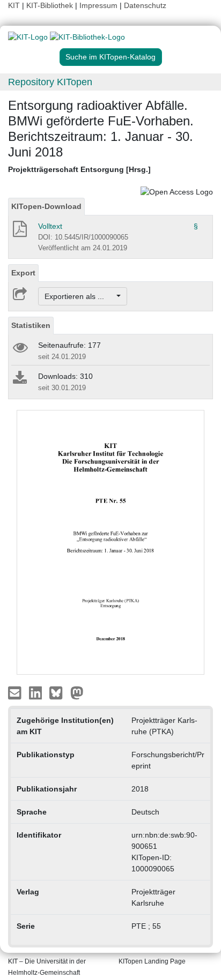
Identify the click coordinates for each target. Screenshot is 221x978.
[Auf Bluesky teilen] (58, 692)
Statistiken (30, 325)
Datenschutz (145, 5)
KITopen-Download (46, 206)
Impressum (98, 5)
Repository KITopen (50, 82)
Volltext (50, 226)
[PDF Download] (19, 232)
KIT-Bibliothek (50, 5)
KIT (14, 5)
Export (23, 272)
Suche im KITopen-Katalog (110, 57)
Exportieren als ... (80, 296)
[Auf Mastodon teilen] (77, 692)
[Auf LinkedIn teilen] (37, 692)
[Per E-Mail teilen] (16, 692)
